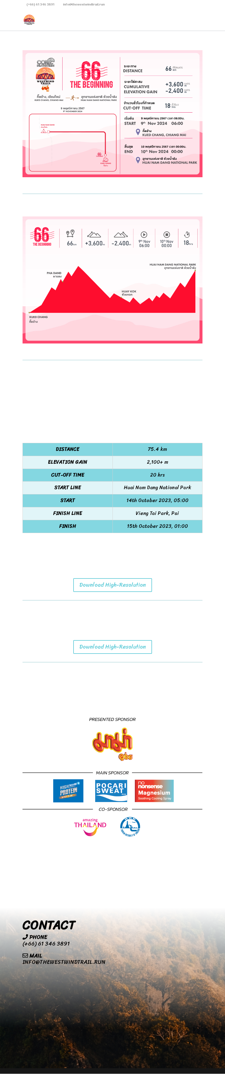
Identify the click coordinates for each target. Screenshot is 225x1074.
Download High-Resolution (112, 585)
